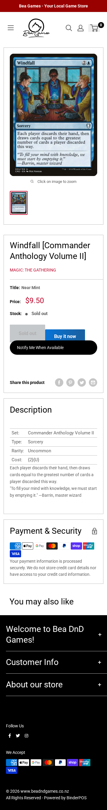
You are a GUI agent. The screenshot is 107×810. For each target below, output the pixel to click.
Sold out (27, 333)
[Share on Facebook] (59, 382)
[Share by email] (93, 382)
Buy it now (65, 336)
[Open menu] (10, 27)
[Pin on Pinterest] (70, 382)
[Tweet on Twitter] (82, 382)
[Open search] (69, 28)
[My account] (81, 28)
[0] (94, 28)
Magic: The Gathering (33, 270)
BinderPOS (76, 797)
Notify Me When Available (40, 347)
